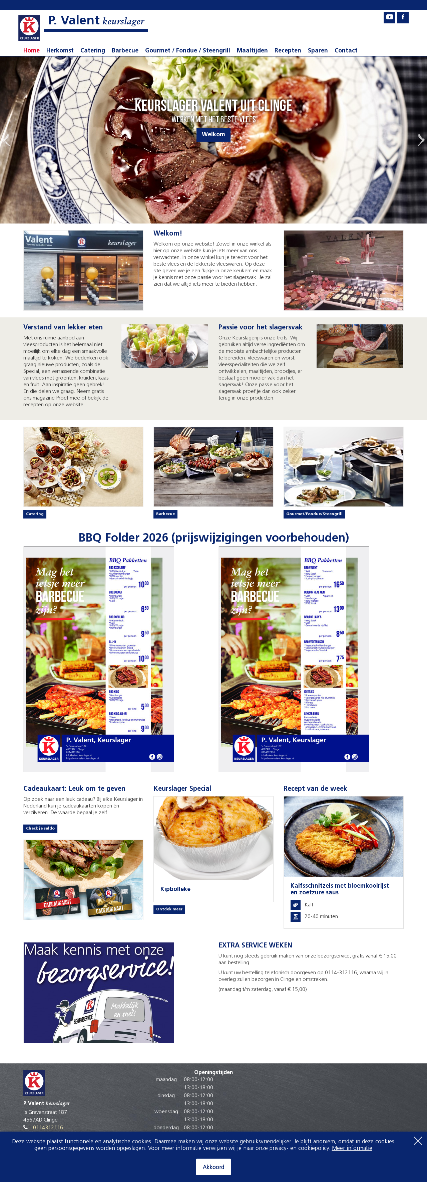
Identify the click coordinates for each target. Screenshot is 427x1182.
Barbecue (125, 51)
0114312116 (48, 1128)
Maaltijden (252, 51)
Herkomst (60, 51)
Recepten (288, 51)
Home (31, 51)
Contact (346, 51)
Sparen (318, 51)
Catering (92, 51)
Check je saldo (40, 829)
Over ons (213, 135)
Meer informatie (352, 1148)
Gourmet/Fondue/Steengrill (314, 514)
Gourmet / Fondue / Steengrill (187, 51)
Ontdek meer (169, 909)
